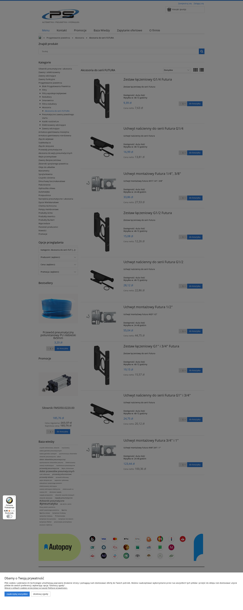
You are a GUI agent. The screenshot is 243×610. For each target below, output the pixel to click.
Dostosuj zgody (40, 594)
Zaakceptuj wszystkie (17, 594)
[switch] (9, 516)
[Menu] (14, 497)
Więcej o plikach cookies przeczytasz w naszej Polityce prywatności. (36, 588)
